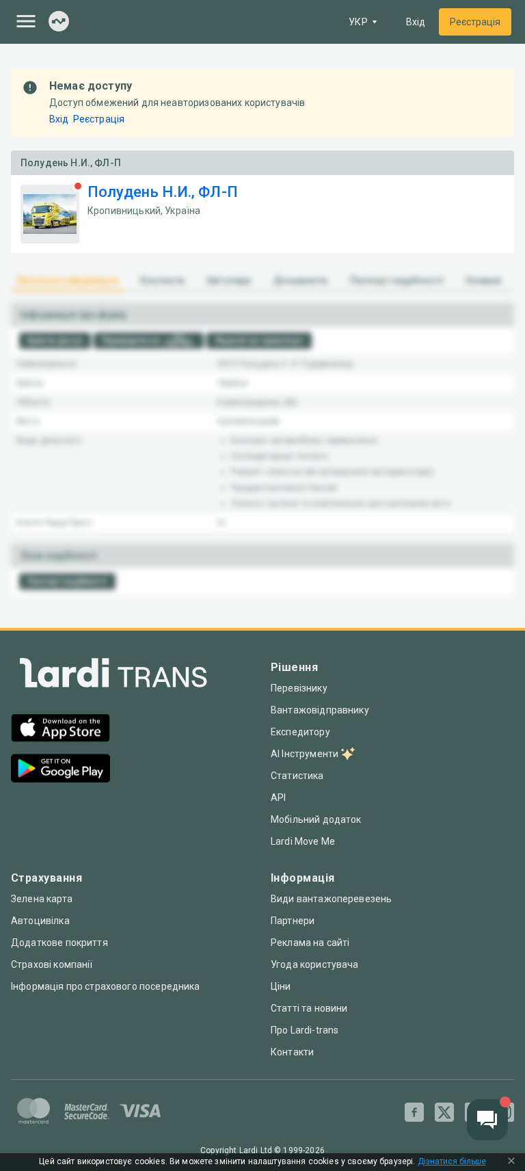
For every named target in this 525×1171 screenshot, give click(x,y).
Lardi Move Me (303, 841)
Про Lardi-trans (304, 1030)
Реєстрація (475, 21)
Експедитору (300, 731)
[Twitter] (444, 1112)
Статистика (297, 775)
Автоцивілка (40, 920)
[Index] (58, 22)
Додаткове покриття (59, 942)
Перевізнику (299, 688)
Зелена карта (41, 898)
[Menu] (26, 21)
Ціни (281, 986)
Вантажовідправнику (320, 710)
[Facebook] (414, 1112)
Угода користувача (315, 964)
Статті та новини (309, 1008)
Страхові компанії (52, 964)
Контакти (292, 1052)
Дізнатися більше (452, 1161)
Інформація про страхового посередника (105, 986)
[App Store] (60, 729)
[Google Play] (60, 770)
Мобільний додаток (316, 819)
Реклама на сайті (310, 942)
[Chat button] (487, 1119)
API (278, 797)
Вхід (415, 21)
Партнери (292, 920)
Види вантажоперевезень (331, 898)
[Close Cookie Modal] (511, 1162)
